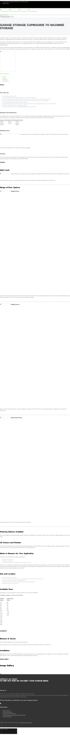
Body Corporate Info (4, 73)
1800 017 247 (6, 3)
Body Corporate (6, 710)
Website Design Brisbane (26, 722)
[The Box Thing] (19, 11)
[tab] (4, 76)
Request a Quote (4, 14)
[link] (13, 17)
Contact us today (9, 679)
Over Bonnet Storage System (9, 713)
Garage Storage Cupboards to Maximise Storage (14, 715)
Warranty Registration (8, 712)
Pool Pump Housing (7, 716)
